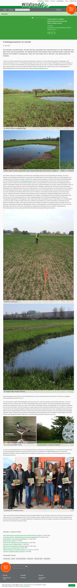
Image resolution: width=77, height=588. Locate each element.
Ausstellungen (41, 577)
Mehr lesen (50, 32)
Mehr (72, 13)
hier (38, 396)
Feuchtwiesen (6, 558)
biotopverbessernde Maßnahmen (37, 68)
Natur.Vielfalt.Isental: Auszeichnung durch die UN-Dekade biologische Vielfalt (22, 535)
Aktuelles (11, 9)
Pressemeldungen (7, 577)
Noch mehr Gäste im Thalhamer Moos (12, 544)
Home (4, 9)
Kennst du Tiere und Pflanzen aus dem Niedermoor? (15, 542)
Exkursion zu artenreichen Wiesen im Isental (13, 551)
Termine (40, 579)
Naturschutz (30, 558)
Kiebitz (13, 558)
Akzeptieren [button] (71, 585)
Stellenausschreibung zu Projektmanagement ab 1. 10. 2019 (17, 549)
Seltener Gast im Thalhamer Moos (11, 548)
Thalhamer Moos (38, 558)
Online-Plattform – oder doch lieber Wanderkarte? (15, 539)
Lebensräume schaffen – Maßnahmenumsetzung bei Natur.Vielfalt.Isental (20, 537)
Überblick (58, 9)
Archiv (4, 579)
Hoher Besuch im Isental (9, 540)
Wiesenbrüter (47, 558)
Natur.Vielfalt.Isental (21, 558)
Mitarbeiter (23, 577)
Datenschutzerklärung (25, 586)
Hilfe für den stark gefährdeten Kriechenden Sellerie (15, 546)
